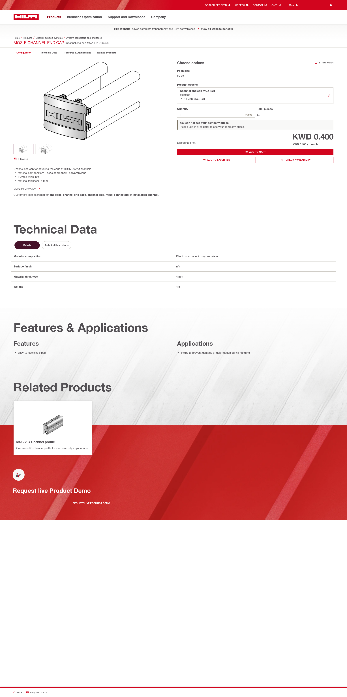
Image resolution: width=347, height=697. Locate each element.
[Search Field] (331, 5)
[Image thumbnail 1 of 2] (23, 149)
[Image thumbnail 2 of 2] (45, 149)
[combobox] (309, 5)
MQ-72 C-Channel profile (35, 442)
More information (25, 188)
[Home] (26, 17)
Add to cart (257, 151)
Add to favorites (218, 159)
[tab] (23, 53)
